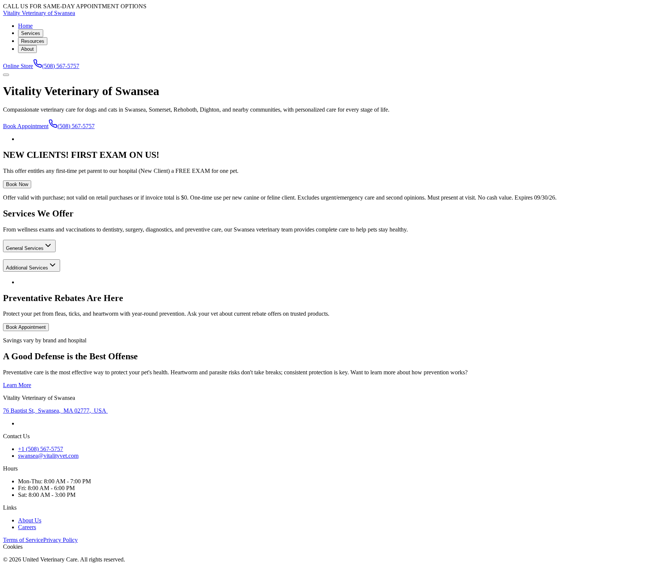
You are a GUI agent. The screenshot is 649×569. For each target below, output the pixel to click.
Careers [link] (27, 527)
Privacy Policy (60, 540)
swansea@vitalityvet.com (48, 455)
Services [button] (30, 33)
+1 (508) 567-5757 (40, 449)
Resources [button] (32, 41)
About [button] (27, 49)
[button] (29, 246)
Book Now (17, 184)
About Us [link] (29, 520)
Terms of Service (23, 540)
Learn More (17, 385)
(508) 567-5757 (60, 66)
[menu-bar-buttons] (6, 75)
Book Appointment (25, 126)
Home (25, 26)
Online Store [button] (18, 66)
